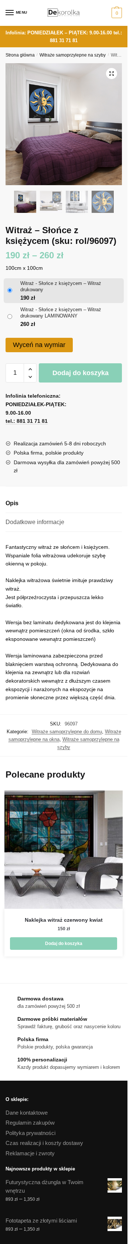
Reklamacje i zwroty (30, 1153)
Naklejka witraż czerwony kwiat (64, 920)
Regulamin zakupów (30, 1122)
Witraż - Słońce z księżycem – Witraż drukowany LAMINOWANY (60, 313)
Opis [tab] (12, 503)
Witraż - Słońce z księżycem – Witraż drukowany (60, 286)
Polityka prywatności (30, 1133)
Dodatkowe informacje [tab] (35, 522)
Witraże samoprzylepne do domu (67, 731)
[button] (111, 73)
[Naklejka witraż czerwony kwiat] (63, 850)
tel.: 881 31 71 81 (27, 421)
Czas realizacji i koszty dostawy (44, 1143)
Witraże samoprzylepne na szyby (73, 55)
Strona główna (20, 55)
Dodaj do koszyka (80, 373)
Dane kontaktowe (27, 1112)
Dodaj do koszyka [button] (63, 943)
